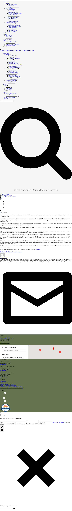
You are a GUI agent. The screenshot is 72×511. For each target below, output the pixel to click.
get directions (3, 364)
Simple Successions (12, 23)
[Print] (0, 210)
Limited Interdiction (12, 20)
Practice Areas (6, 1)
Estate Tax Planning (12, 14)
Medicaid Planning (12, 4)
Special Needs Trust (12, 30)
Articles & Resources (10, 43)
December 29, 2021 (8, 195)
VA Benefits (11, 5)
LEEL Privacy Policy (4, 343)
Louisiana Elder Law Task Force (7, 384)
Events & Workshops (7, 39)
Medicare (10, 251)
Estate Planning (9, 8)
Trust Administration (13, 27)
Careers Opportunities (10, 45)
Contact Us (5, 46)
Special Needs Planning (11, 29)
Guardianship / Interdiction (12, 17)
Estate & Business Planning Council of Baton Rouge (11, 388)
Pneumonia (14, 251)
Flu (6, 251)
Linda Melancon (5, 194)
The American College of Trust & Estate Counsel (11, 386)
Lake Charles (9, 36)
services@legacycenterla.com (6, 338)
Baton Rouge (9, 35)
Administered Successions (14, 25)
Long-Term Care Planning (14, 7)
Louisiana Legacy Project (11, 41)
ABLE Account (11, 31)
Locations (5, 34)
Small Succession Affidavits (14, 26)
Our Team (5, 32)
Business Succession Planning (15, 13)
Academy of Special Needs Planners (8, 385)
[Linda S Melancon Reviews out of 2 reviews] (5, 411)
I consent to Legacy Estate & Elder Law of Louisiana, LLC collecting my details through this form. (23, 423)
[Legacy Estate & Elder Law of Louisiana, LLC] (17, 50)
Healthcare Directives (13, 12)
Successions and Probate (11, 22)
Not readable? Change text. (58, 422)
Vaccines (20, 251)
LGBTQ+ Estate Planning (14, 16)
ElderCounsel (3, 381)
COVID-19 (13, 196)
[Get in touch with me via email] (37, 332)
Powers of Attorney (12, 10)
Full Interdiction (12, 18)
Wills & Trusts (11, 9)
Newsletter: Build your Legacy (12, 44)
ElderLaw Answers (4, 382)
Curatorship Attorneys (13, 21)
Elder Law (8, 3)
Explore (4, 40)
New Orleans (9, 38)
